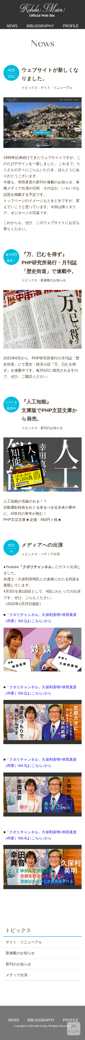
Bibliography (40, 26)
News (12, 26)
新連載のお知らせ (20, 953)
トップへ (74, 1031)
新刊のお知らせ (18, 964)
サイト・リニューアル (24, 942)
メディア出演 (16, 975)
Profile (71, 26)
